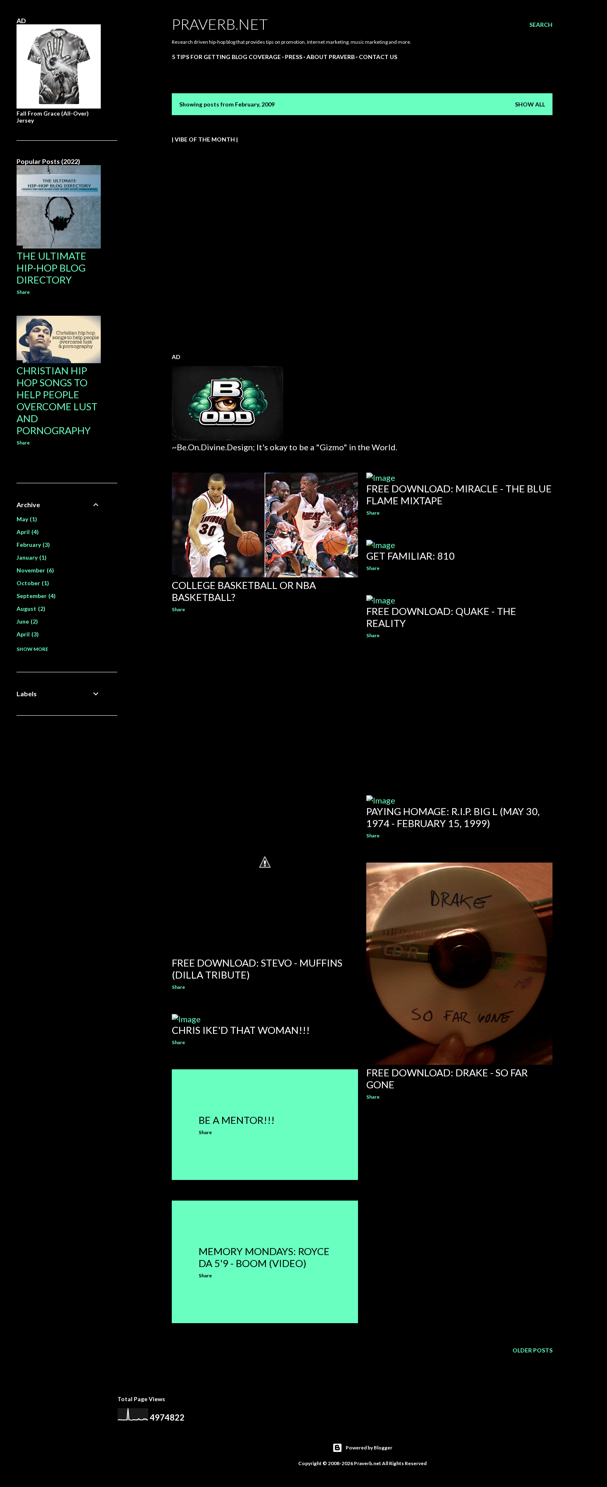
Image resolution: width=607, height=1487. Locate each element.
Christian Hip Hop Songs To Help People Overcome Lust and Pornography (57, 400)
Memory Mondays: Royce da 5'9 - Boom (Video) (264, 1257)
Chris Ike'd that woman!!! (241, 1030)
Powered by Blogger (369, 1447)
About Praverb (330, 56)
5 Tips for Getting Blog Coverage (226, 56)
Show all (530, 104)
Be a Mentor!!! (237, 1120)
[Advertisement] (265, 691)
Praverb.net (220, 24)
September (35, 595)
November (34, 570)
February (32, 544)
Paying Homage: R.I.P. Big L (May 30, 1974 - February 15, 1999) (453, 817)
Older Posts (532, 1350)
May (26, 518)
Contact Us (378, 56)
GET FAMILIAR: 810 (410, 556)
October (32, 582)
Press (293, 56)
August (30, 608)
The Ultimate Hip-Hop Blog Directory (51, 268)
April (27, 531)
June (26, 621)
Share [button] (178, 609)
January (31, 557)
